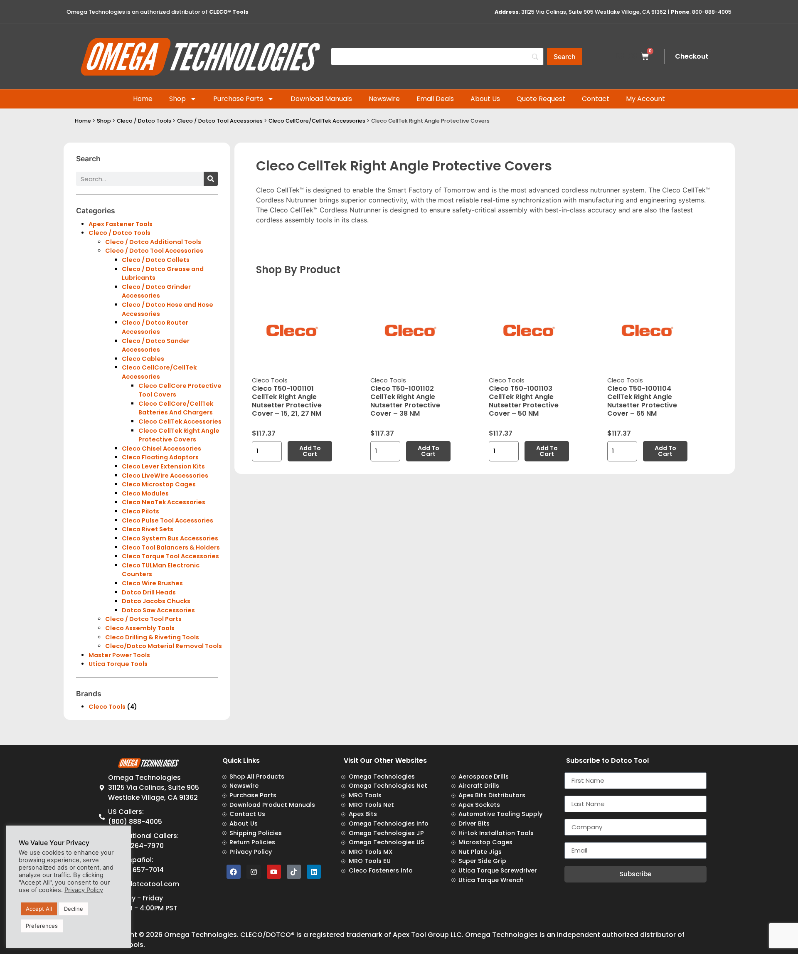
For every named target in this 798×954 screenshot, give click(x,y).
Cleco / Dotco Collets (156, 260)
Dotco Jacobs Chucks (156, 601)
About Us (485, 99)
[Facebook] (234, 872)
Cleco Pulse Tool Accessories (167, 520)
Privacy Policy (83, 890)
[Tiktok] (294, 872)
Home (143, 99)
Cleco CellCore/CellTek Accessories (316, 120)
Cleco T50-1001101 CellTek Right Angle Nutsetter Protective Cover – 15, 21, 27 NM (287, 401)
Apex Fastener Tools (121, 224)
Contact (595, 99)
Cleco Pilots (140, 511)
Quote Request (541, 99)
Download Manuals (321, 99)
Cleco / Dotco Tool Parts (143, 619)
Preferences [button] (42, 925)
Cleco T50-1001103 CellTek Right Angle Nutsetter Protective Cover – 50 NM (524, 401)
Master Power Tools (119, 655)
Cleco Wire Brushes (152, 583)
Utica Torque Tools (118, 664)
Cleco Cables (143, 359)
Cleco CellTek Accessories (180, 421)
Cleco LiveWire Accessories (165, 475)
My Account (645, 99)
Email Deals (435, 99)
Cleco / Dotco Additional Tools (153, 242)
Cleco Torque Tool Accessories (170, 556)
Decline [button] (73, 908)
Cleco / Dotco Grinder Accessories (156, 291)
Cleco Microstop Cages (159, 484)
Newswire (384, 99)
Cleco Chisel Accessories (161, 448)
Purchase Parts (238, 99)
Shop (177, 99)
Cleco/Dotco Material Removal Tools (163, 646)
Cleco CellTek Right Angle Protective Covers (178, 435)
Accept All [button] (39, 908)
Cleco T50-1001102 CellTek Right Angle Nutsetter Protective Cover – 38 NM (405, 401)
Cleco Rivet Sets (147, 529)
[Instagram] (253, 872)
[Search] (211, 179)
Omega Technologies (200, 934)
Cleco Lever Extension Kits (163, 466)
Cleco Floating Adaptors (160, 457)
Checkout (691, 56)
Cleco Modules (145, 493)
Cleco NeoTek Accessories (163, 502)
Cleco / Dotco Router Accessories (155, 327)
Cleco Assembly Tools (140, 628)
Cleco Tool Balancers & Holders (171, 547)
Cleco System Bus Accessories (170, 538)
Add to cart (310, 451)
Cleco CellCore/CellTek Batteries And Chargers (175, 408)
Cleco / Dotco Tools (144, 120)
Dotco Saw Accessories (158, 610)
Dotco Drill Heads (149, 592)
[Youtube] (274, 872)
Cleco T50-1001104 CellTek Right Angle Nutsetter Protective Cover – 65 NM (642, 401)
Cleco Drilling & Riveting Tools (152, 637)
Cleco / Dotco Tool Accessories (220, 120)
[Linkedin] (314, 872)
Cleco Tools (107, 707)
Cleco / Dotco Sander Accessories (156, 345)
